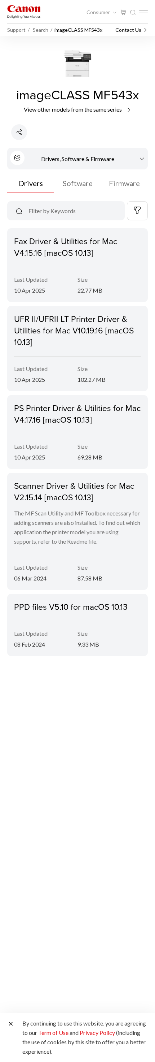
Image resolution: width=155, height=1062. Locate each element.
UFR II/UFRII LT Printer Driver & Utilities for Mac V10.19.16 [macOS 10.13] (74, 330)
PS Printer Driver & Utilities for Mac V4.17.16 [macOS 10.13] (77, 413)
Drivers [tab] (31, 183)
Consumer (99, 12)
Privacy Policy (97, 1032)
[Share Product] (19, 132)
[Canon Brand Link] (23, 11)
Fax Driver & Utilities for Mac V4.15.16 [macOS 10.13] (65, 246)
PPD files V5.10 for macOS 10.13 (71, 606)
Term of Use (53, 1032)
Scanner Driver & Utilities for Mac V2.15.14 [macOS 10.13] (74, 491)
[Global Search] (133, 12)
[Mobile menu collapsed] (143, 11)
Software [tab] (78, 183)
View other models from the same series (73, 109)
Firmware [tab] (124, 183)
